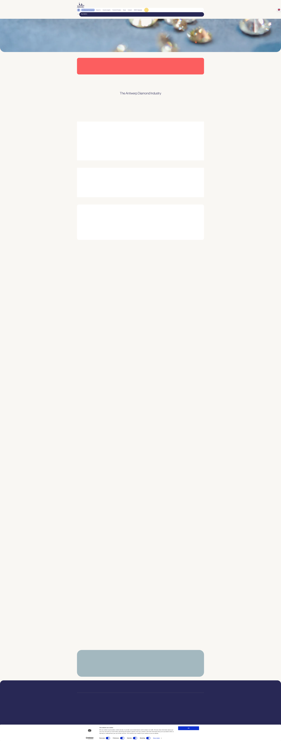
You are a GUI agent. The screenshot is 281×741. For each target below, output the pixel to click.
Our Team (107, 715)
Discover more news (140, 648)
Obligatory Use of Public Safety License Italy (91, 519)
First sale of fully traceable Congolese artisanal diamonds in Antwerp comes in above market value (107, 480)
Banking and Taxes (82, 715)
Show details (156, 738)
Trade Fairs (80, 713)
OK (188, 728)
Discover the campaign (82, 186)
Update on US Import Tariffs (181, 77)
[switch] (122, 738)
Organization (108, 708)
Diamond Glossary (128, 715)
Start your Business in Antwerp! (182, 242)
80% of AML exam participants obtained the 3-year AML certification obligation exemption (105, 365)
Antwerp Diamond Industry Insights (179, 150)
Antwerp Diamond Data (130, 708)
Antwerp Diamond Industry (131, 710)
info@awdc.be (154, 688)
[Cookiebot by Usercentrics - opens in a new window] (89, 738)
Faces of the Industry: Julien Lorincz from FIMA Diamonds (95, 404)
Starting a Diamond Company (85, 718)
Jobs (105, 713)
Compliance (80, 708)
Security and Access (83, 720)
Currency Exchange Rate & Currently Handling (84, 39)
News (147, 710)
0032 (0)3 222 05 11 (156, 686)
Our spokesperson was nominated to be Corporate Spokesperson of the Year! (101, 442)
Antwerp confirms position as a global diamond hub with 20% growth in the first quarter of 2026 (107, 634)
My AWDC (178, 722)
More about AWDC (158, 150)
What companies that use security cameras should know (94, 327)
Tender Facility (108, 718)
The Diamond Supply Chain (131, 713)
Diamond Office (81, 710)
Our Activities (108, 710)
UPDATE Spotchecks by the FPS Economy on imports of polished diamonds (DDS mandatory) (107, 557)
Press (147, 713)
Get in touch (195, 722)
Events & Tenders (150, 708)
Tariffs (79, 723)
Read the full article (84, 296)
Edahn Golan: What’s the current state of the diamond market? (96, 595)
